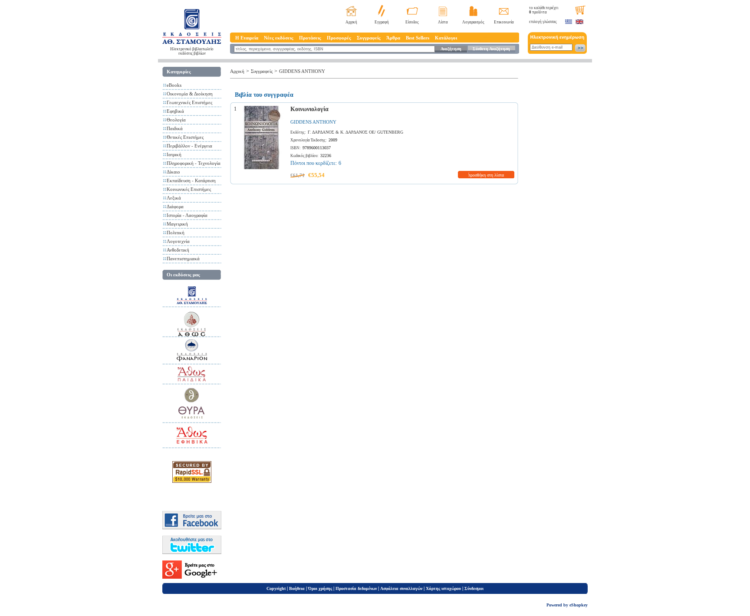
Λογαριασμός (473, 22)
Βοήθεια (297, 588)
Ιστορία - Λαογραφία (187, 215)
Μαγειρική (177, 223)
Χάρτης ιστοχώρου (443, 588)
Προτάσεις (310, 37)
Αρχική (351, 22)
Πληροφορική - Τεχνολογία (193, 163)
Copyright (276, 588)
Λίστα (443, 22)
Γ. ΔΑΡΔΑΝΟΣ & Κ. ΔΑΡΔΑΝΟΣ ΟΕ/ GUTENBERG (355, 132)
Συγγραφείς (369, 37)
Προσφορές (339, 37)
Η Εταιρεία (246, 37)
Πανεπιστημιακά (183, 258)
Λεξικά (174, 197)
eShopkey (578, 605)
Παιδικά (175, 128)
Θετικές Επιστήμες (185, 137)
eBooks (174, 85)
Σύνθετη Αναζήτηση (491, 48)
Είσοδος (412, 22)
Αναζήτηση (451, 48)
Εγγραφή (382, 22)
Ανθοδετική (178, 249)
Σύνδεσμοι (474, 588)
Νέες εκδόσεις (278, 37)
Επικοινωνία (504, 22)
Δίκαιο (173, 171)
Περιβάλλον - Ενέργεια (189, 145)
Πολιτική (175, 232)
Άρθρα (393, 37)
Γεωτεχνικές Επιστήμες (189, 102)
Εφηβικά (175, 111)
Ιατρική (174, 154)
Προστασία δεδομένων (356, 588)
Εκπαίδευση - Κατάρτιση (191, 180)
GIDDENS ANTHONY (302, 71)
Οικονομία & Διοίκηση (190, 93)
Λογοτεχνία (178, 241)
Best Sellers (417, 37)
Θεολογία (176, 119)
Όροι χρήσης (320, 588)
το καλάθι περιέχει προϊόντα (543, 10)
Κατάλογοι (446, 37)
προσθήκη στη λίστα (486, 175)
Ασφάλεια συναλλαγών (401, 588)
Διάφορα (175, 206)
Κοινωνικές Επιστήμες (189, 189)
